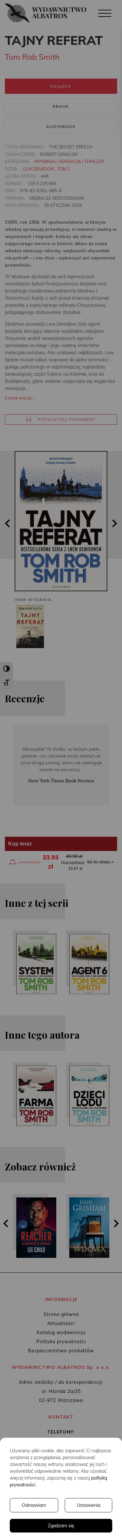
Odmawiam (34, 1505)
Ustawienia (88, 1505)
